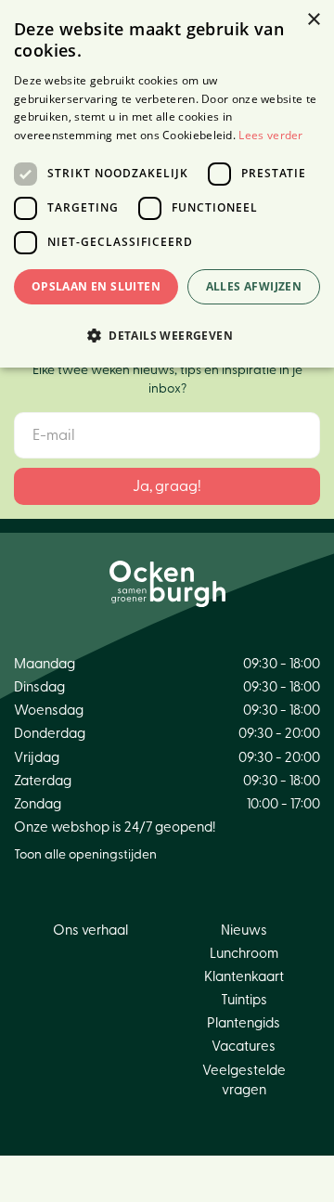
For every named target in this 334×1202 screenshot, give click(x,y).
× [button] (313, 20)
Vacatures (244, 1046)
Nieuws (244, 930)
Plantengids (243, 1023)
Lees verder (270, 135)
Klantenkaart (244, 977)
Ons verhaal (90, 930)
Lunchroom (244, 954)
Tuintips (244, 1000)
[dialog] (167, 184)
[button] (167, 334)
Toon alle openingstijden (85, 854)
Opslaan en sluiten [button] (96, 286)
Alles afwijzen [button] (254, 286)
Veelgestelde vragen (244, 1080)
